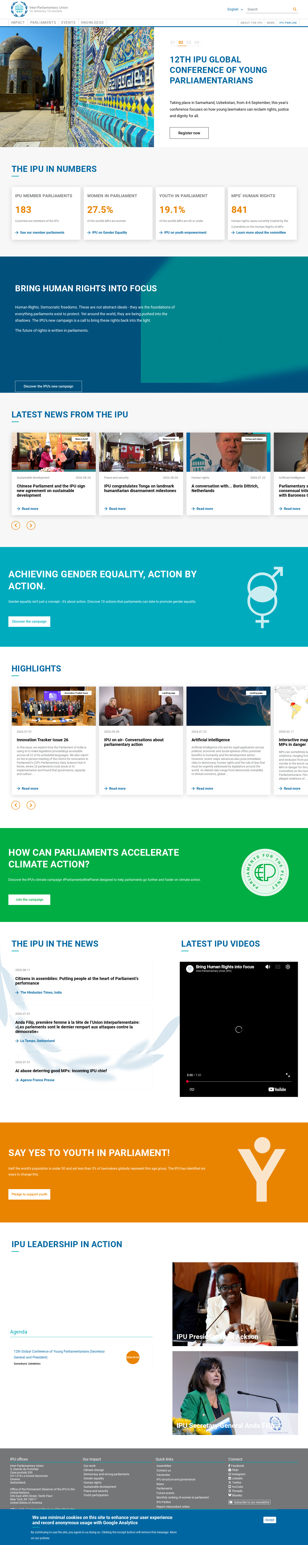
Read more (187, 133)
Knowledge (92, 23)
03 (188, 42)
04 (196, 42)
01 (173, 42)
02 (181, 42)
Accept (269, 1520)
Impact (18, 23)
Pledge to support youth (29, 1194)
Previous (15, 525)
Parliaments (43, 23)
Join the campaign (29, 900)
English (233, 9)
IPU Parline (288, 22)
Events (68, 23)
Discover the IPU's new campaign (48, 386)
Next (31, 525)
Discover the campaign (29, 621)
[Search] (294, 9)
